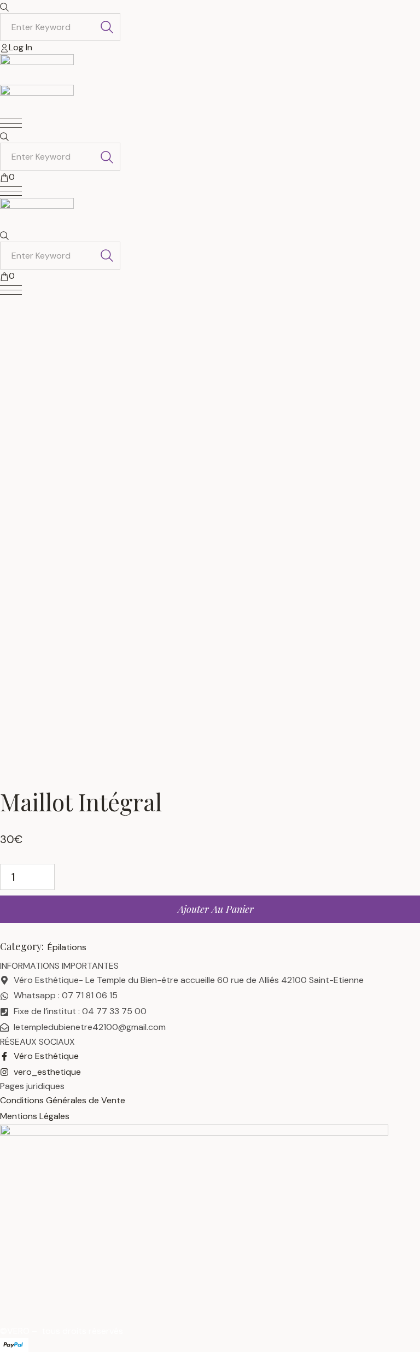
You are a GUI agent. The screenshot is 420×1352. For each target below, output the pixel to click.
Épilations (67, 947)
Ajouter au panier (216, 909)
